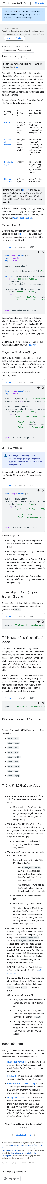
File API (7, 122)
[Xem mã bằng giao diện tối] (38, 252)
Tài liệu (27, 46)
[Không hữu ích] (25, 1128)
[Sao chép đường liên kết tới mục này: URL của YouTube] (25, 448)
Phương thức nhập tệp (22, 218)
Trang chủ (6, 46)
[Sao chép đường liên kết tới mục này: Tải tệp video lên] (24, 225)
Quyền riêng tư (20, 1172)
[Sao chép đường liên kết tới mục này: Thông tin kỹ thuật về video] (4, 789)
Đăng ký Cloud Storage (7, 142)
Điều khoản (6, 1172)
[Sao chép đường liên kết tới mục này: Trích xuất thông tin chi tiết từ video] (12, 642)
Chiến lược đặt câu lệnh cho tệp (21, 1083)
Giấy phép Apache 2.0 (10, 1150)
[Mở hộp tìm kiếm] (25, 3)
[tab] (7, 247)
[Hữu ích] (22, 1128)
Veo (18, 67)
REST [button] (32, 247)
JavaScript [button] (20, 247)
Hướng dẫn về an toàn (17, 1097)
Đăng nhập (39, 3)
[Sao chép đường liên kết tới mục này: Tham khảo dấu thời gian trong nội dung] (25, 596)
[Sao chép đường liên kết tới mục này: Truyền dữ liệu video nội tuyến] (39, 352)
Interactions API (10, 11)
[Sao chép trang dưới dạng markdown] (20, 56)
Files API (23, 234)
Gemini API (17, 46)
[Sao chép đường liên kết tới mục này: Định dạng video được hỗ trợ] (4, 723)
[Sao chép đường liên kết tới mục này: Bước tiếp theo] (25, 1044)
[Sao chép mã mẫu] (43, 252)
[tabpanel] (23, 282)
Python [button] (8, 247)
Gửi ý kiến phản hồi (23, 1135)
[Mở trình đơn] (4, 3)
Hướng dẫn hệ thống (16, 1062)
